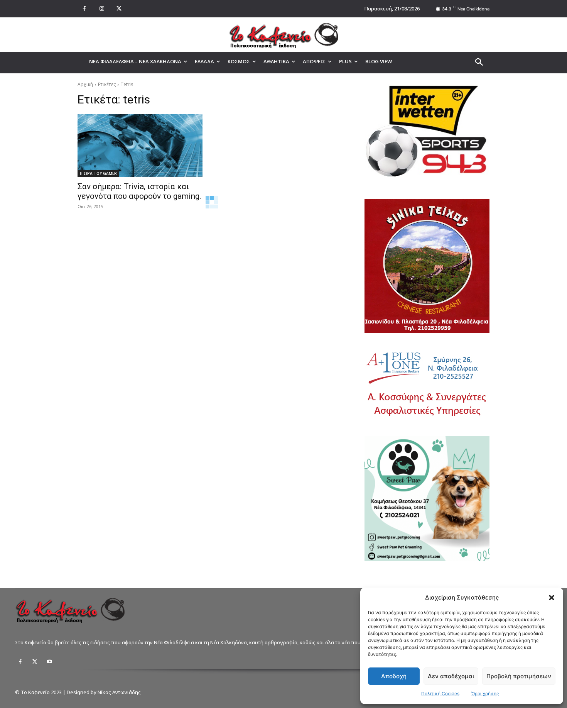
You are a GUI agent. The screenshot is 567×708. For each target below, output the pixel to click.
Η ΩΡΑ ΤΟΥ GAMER (98, 173)
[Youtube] (49, 662)
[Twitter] (35, 662)
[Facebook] (84, 8)
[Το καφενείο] (283, 34)
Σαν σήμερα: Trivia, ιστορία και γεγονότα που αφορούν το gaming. (139, 191)
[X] (119, 8)
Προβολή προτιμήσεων (518, 676)
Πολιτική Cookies (440, 693)
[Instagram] (101, 8)
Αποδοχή (394, 676)
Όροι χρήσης (485, 693)
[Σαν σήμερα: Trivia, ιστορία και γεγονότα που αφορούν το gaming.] (140, 145)
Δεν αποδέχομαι (451, 676)
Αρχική (85, 84)
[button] (551, 597)
